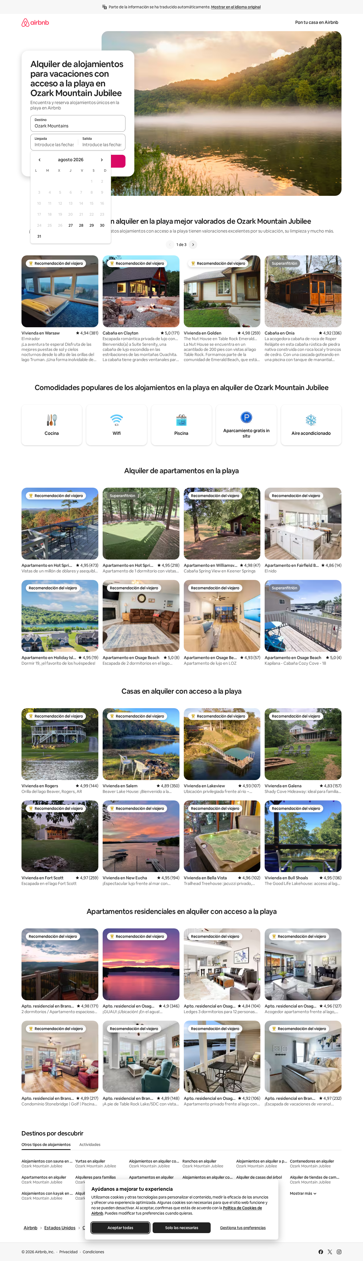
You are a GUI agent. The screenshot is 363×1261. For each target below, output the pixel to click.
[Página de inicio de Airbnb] (35, 22)
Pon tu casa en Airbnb (316, 22)
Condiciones (93, 1251)
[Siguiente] (193, 244)
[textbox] (54, 144)
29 (91, 225)
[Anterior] (170, 244)
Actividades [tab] (89, 1144)
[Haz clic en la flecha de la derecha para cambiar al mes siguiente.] (101, 159)
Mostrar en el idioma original (236, 7)
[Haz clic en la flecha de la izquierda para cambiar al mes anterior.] (39, 159)
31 (39, 236)
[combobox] (78, 126)
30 (102, 225)
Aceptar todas (120, 1227)
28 (81, 225)
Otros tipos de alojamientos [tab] (46, 1144)
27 (71, 225)
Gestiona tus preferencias (243, 1227)
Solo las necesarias (181, 1227)
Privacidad (68, 1251)
